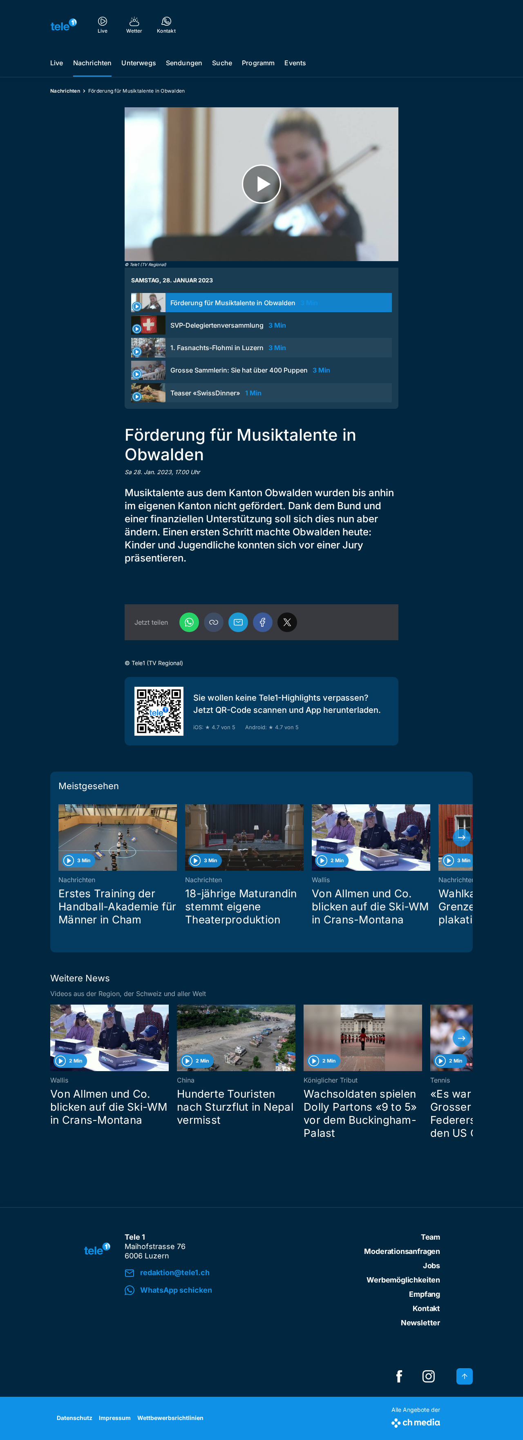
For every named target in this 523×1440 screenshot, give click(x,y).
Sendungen (184, 63)
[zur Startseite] (64, 24)
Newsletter (420, 1322)
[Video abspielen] (261, 184)
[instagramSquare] (428, 1376)
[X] (287, 622)
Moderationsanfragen (402, 1251)
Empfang (424, 1294)
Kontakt (426, 1308)
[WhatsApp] (189, 622)
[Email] (238, 622)
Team (430, 1237)
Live (56, 63)
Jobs (431, 1265)
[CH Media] (415, 1421)
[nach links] (61, 838)
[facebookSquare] (399, 1376)
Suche (222, 63)
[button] (214, 622)
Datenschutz (74, 1417)
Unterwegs (138, 63)
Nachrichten (92, 63)
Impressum (115, 1417)
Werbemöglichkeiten (403, 1280)
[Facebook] (263, 622)
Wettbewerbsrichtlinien (170, 1417)
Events (295, 63)
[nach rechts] (462, 838)
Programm (258, 63)
